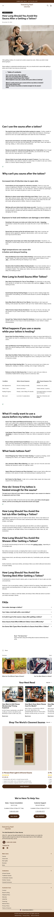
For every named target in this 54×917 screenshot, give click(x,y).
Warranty (4, 897)
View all (48, 682)
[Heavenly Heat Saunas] (27, 5)
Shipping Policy (6, 894)
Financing (4, 901)
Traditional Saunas (6, 875)
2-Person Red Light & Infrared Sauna (17, 773)
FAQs (7, 87)
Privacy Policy (5, 905)
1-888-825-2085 (13, 811)
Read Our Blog (6, 892)
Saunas (4, 856)
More (3, 865)
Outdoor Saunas (6, 880)
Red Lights (5, 860)
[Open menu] (3, 5)
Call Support (40, 816)
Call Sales (14, 816)
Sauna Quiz (5, 858)
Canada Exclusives (7, 882)
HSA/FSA (4, 899)
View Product (24, 786)
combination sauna (7, 12)
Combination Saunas (7, 877)
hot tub (5, 517)
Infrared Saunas (6, 873)
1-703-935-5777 (40, 811)
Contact (4, 890)
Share (6, 650)
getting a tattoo (37, 544)
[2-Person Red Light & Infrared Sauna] (24, 748)
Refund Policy (5, 903)
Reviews (4, 863)
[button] (5, 775)
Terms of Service (6, 908)
